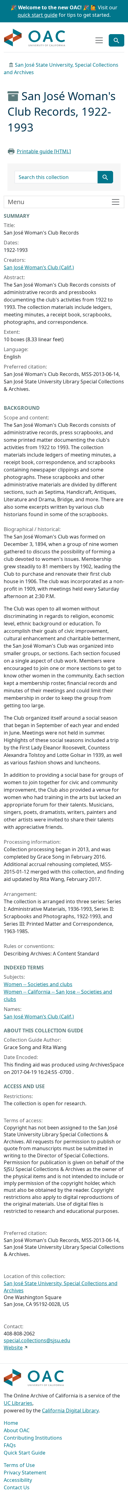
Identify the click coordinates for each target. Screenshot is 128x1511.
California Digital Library (70, 1410)
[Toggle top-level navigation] (99, 40)
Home (11, 1422)
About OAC (17, 1430)
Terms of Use (19, 1465)
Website (13, 1347)
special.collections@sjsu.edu (37, 1340)
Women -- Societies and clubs (38, 984)
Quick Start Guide (24, 1452)
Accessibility (18, 1480)
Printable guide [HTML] (44, 151)
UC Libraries (18, 1403)
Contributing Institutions (33, 1437)
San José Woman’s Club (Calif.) (39, 267)
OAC (35, 38)
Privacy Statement (25, 1472)
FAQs (10, 1445)
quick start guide (37, 14)
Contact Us (17, 1487)
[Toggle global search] (116, 40)
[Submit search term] (105, 177)
